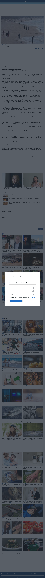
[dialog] (22, 289)
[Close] (38, 274)
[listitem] (22, 286)
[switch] (33, 288)
